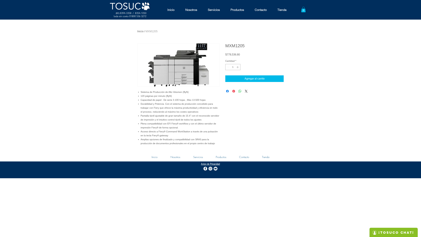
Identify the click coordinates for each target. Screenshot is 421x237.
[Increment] (238, 67)
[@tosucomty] (205, 169)
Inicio (140, 31)
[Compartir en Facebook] (227, 91)
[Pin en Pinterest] (234, 91)
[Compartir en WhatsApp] (240, 91)
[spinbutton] (233, 67)
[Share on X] (246, 91)
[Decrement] (228, 67)
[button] (303, 9)
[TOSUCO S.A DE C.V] (215, 169)
